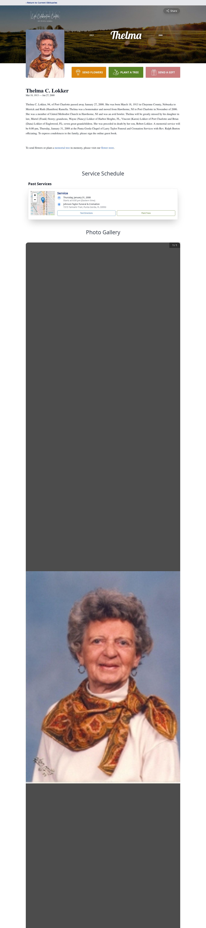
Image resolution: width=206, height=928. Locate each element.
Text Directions (86, 213)
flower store (107, 147)
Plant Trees (146, 213)
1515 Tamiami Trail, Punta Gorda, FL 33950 (84, 207)
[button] (43, 200)
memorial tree (62, 147)
